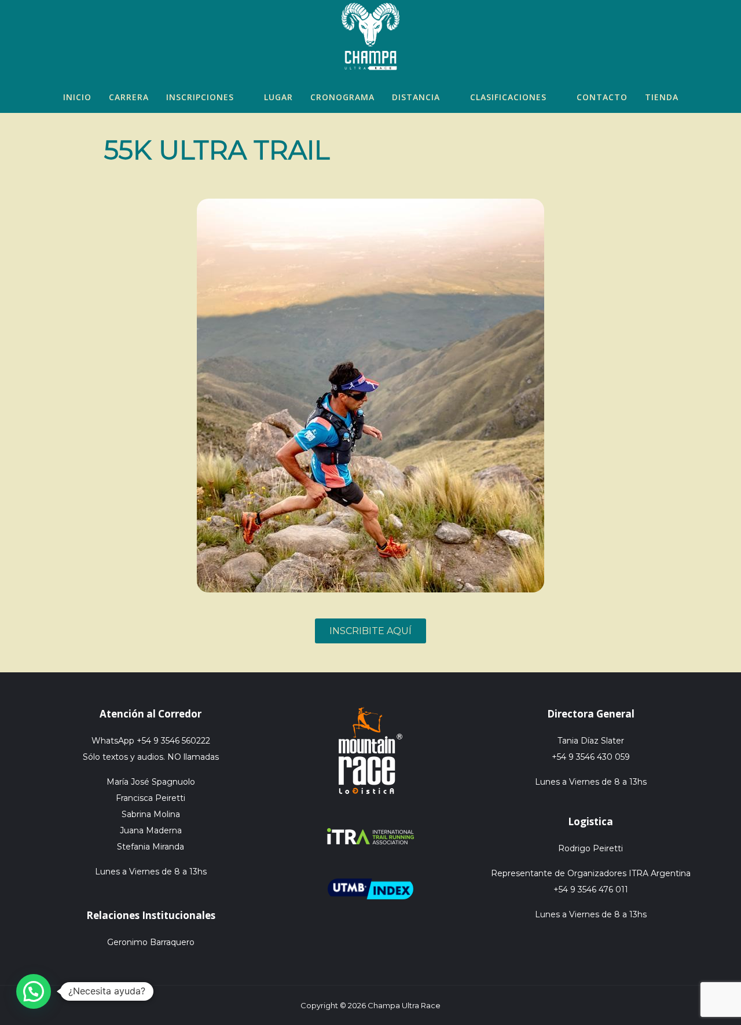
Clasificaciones (508, 97)
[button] (33, 991)
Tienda (661, 97)
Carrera (129, 97)
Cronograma (342, 97)
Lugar (278, 97)
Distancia (416, 97)
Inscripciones (200, 97)
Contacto (602, 97)
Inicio (77, 97)
